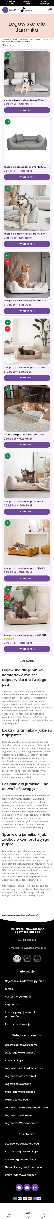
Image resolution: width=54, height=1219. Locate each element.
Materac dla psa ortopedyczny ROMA (24, 99)
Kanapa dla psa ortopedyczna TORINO (24, 233)
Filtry (8, 45)
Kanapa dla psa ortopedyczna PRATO (24, 1124)
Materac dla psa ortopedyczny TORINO (24, 434)
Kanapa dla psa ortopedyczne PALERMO (25, 367)
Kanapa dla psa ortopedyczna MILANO (24, 568)
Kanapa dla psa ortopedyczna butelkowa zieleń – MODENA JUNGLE (26, 777)
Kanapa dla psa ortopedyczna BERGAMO (25, 1195)
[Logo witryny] (27, 9)
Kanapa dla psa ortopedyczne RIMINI (23, 501)
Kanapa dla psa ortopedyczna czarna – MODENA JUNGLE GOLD (25, 847)
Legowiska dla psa (27, 39)
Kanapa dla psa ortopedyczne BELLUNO (25, 300)
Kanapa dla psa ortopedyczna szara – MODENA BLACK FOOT (24, 987)
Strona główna (9, 39)
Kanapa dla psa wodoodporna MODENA (25, 166)
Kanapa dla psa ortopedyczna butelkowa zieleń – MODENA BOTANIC (26, 917)
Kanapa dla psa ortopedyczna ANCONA (25, 635)
